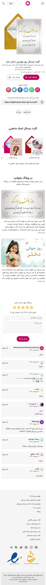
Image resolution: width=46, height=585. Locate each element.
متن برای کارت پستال (33, 524)
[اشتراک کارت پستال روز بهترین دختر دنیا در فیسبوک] (20, 89)
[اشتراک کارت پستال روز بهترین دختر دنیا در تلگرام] (25, 89)
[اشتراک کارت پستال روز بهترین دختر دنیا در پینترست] (8, 89)
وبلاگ (38, 511)
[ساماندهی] (31, 558)
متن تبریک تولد (35, 527)
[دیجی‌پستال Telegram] (11, 547)
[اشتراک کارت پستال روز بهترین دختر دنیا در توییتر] (14, 89)
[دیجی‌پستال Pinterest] (26, 547)
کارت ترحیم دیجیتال (33, 535)
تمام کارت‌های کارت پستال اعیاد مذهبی (24, 163)
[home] (28, 3)
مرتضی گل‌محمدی (19, 69)
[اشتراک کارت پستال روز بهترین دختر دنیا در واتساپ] (31, 89)
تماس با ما (36, 508)
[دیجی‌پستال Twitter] (21, 547)
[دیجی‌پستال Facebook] (36, 547)
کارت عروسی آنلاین (34, 520)
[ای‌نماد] (14, 558)
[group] (34, 147)
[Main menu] (42, 3)
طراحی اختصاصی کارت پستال (30, 500)
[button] (3, 147)
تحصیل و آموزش (35, 539)
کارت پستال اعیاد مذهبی (23, 128)
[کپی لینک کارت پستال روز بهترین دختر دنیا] (42, 102)
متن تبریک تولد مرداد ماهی (31, 531)
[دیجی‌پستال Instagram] (31, 547)
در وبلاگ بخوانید (23, 178)
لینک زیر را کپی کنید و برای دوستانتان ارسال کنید (23, 97)
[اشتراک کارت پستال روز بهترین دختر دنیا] (37, 89)
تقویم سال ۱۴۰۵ (35, 496)
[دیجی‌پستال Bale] (16, 547)
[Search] (3, 3)
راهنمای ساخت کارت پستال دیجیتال (28, 504)
